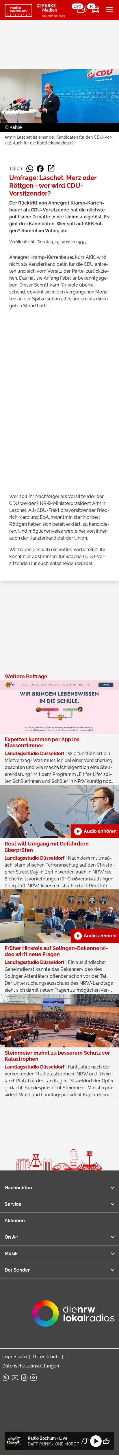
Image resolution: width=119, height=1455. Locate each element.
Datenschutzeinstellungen (30, 1366)
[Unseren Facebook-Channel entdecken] (24, 1377)
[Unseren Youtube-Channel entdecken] (15, 1377)
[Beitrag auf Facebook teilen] (40, 168)
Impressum (14, 1356)
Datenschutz (46, 1356)
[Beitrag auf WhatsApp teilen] (29, 168)
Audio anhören (95, 831)
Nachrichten (18, 1187)
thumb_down (85, 1441)
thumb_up (106, 1441)
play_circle (96, 1441)
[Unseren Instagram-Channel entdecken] (33, 1377)
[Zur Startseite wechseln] (18, 10)
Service (13, 1204)
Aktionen (15, 1220)
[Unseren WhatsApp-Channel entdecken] (5, 1377)
